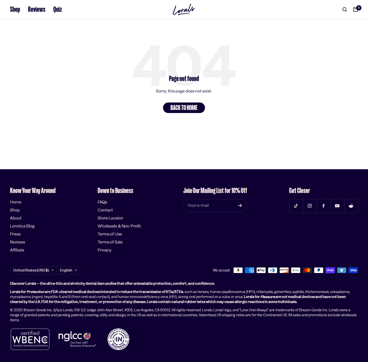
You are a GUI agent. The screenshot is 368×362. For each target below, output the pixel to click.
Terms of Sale (110, 242)
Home (15, 202)
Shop (15, 9)
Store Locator (110, 218)
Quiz (57, 9)
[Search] (344, 9)
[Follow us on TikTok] (296, 206)
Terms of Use (110, 234)
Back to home (184, 108)
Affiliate (17, 250)
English (66, 270)
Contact (105, 210)
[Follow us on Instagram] (310, 206)
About (16, 218)
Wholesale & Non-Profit (119, 226)
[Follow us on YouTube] (337, 206)
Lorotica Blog (22, 226)
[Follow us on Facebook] (323, 206)
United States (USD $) (31, 270)
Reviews (36, 9)
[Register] (240, 205)
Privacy (104, 250)
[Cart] (355, 9)
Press (15, 234)
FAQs (102, 202)
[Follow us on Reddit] (351, 206)
